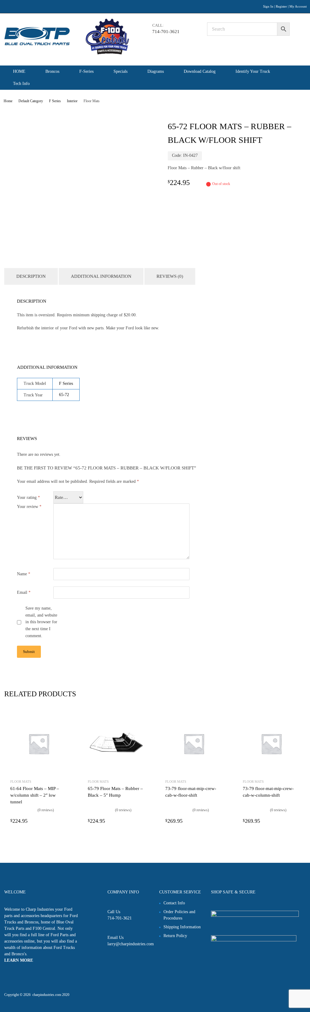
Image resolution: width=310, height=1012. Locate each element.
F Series (55, 101)
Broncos (52, 71)
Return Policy (175, 935)
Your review (29, 506)
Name (23, 574)
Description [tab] (31, 276)
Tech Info (21, 83)
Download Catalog (200, 71)
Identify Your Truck (253, 71)
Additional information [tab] (101, 276)
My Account (298, 6)
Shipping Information (182, 927)
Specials (120, 71)
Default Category (30, 101)
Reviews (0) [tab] (170, 276)
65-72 (64, 394)
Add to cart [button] (63, 821)
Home (8, 101)
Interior (72, 101)
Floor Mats (20, 781)
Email (24, 592)
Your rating (28, 497)
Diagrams (155, 71)
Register (281, 6)
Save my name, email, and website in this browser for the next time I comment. (41, 622)
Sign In (268, 6)
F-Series (86, 71)
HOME (19, 71)
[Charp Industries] (66, 53)
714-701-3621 (166, 31)
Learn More (18, 960)
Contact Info (174, 903)
